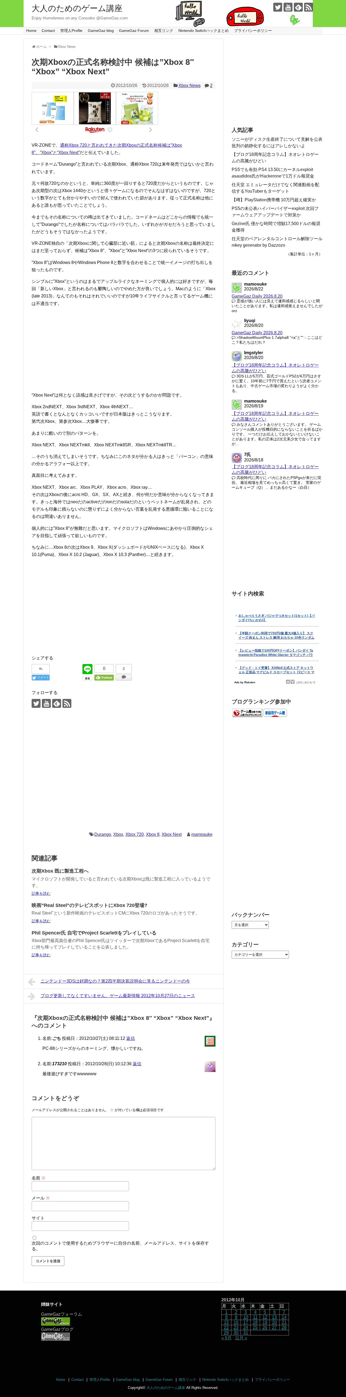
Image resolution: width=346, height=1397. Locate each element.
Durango (102, 834)
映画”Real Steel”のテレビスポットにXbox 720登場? (89, 905)
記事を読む (41, 893)
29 (226, 1332)
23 (236, 1327)
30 (236, 1332)
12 (264, 1317)
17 (245, 1322)
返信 (130, 1038)
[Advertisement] (123, 349)
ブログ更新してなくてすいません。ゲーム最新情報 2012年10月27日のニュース (118, 995)
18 (255, 1322)
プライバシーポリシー (253, 30)
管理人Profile (71, 30)
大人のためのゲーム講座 (77, 8)
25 (255, 1327)
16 (236, 1322)
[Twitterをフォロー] (277, 7)
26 (264, 1327)
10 (245, 1317)
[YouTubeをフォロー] (288, 7)
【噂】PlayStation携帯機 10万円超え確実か (274, 199)
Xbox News (189, 85)
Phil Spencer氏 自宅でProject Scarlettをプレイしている (94, 933)
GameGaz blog (101, 30)
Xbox (118, 834)
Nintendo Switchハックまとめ (203, 30)
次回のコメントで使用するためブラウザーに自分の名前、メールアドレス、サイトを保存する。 (120, 1246)
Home (31, 30)
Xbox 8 (152, 834)
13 (274, 1317)
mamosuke (201, 834)
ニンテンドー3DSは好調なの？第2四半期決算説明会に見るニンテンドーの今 (115, 981)
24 (245, 1327)
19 (264, 1322)
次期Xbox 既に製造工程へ (60, 871)
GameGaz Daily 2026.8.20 (257, 296)
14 (284, 1317)
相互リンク (163, 30)
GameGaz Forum (134, 30)
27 (274, 1327)
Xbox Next (172, 834)
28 (284, 1327)
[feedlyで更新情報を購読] (298, 7)
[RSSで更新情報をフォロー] (308, 7)
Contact (48, 30)
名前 (39, 1178)
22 (226, 1327)
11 (255, 1317)
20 (274, 1322)
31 (245, 1332)
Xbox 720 (134, 834)
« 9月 (226, 1338)
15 (226, 1322)
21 (284, 1322)
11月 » (241, 1338)
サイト (38, 1218)
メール (41, 1198)
